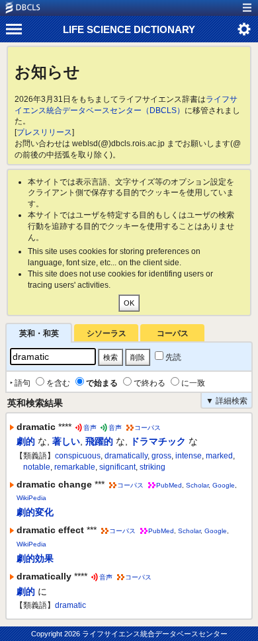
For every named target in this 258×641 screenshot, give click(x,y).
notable (36, 467)
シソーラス (106, 333)
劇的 (26, 441)
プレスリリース (44, 132)
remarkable (74, 467)
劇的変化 (35, 512)
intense (188, 455)
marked (219, 455)
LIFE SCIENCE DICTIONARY (129, 29)
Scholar (197, 485)
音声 (90, 427)
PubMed (169, 485)
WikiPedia (31, 497)
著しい (66, 441)
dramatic (70, 605)
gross (161, 455)
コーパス (173, 333)
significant (117, 467)
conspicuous (78, 455)
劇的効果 (35, 558)
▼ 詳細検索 (226, 401)
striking (152, 467)
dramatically (126, 455)
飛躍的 (99, 441)
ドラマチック (158, 441)
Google (223, 485)
